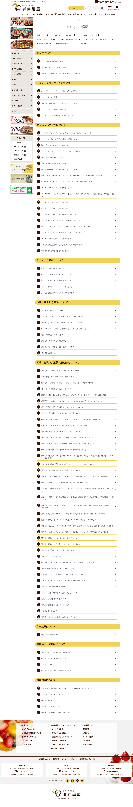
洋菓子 (14, 85)
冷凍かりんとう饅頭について (69, 39)
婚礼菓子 (15, 100)
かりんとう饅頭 (17, 69)
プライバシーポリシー (69, 759)
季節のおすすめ (17, 63)
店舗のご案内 (26, 744)
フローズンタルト (18, 90)
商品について (41, 35)
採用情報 (86, 729)
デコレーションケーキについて (63, 35)
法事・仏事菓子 (17, 106)
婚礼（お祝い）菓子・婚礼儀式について (98, 39)
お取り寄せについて (29, 737)
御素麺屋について (86, 43)
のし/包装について (28, 740)
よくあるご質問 (88, 737)
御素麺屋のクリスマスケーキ (62, 737)
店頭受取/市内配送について (31, 733)
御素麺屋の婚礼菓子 (59, 740)
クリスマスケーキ (18, 111)
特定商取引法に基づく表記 (87, 759)
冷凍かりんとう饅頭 (18, 95)
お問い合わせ (87, 744)
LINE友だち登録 (58, 748)
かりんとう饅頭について (44, 39)
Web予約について (28, 729)
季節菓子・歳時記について (64, 43)
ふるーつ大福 (16, 74)
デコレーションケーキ (19, 53)
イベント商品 (16, 58)
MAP (32, 768)
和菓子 (14, 79)
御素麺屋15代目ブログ (56, 780)
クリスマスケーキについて (89, 35)
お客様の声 (86, 740)
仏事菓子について (42, 43)
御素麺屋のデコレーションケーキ (64, 725)
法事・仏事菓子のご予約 (60, 744)
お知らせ (86, 733)
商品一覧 (25, 725)
